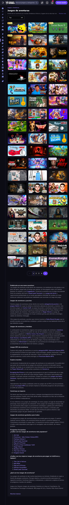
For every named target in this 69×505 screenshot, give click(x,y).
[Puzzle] (2, 70)
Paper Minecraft (17, 369)
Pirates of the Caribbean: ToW (24, 445)
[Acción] (2, 34)
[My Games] (47, 2)
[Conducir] (2, 49)
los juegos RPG (20, 386)
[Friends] (42, 2)
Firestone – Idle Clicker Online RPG (26, 437)
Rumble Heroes (19, 449)
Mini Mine (17, 464)
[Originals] (2, 23)
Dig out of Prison (19, 443)
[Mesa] (2, 64)
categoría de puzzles (51, 304)
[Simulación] (2, 73)
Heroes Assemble (20, 467)
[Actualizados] (2, 20)
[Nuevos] (2, 14)
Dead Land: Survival (35, 293)
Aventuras (16, 7)
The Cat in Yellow (20, 451)
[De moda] (2, 17)
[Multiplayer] (2, 26)
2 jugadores (31, 291)
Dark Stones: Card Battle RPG (20, 338)
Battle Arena (31, 334)
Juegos (10, 7)
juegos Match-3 (15, 306)
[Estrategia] (2, 58)
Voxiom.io (45, 369)
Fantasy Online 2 (19, 439)
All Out (16, 435)
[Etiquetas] (2, 81)
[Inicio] (2, 8)
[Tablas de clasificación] (2, 29)
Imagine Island (19, 453)
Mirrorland (22, 342)
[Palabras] (2, 67)
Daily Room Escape (53, 319)
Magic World (47, 312)
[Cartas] (2, 43)
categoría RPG (43, 350)
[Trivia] (2, 76)
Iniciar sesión (61, 3)
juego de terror (51, 293)
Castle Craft (27, 308)
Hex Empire (40, 334)
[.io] (2, 61)
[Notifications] (52, 2)
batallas (60, 330)
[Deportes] (2, 52)
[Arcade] (2, 37)
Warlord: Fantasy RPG (56, 350)
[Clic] (2, 46)
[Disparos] (2, 55)
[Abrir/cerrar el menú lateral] (3, 3)
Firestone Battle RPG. (46, 356)
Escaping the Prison (17, 372)
